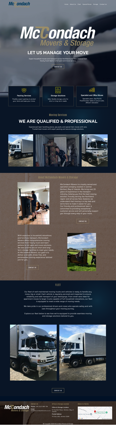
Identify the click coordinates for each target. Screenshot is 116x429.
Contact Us (103, 4)
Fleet (79, 4)
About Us (73, 4)
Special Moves (87, 4)
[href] (95, 413)
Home (66, 4)
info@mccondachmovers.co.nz (41, 409)
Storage (95, 4)
